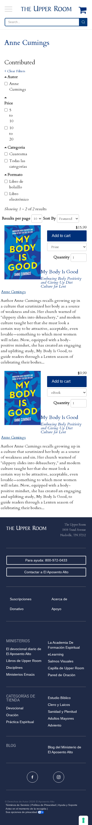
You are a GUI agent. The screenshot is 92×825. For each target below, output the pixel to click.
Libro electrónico (19, 196)
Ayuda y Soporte (67, 805)
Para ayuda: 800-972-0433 (46, 560)
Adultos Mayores (61, 718)
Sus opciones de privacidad (22, 812)
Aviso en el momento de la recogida (26, 808)
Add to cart (61, 236)
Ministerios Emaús (20, 674)
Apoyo (56, 609)
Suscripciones (20, 599)
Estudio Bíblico (59, 698)
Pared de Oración (61, 675)
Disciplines (14, 668)
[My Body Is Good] (22, 252)
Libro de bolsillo (16, 184)
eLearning (56, 654)
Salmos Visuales (60, 661)
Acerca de (59, 599)
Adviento (54, 725)
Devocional (14, 708)
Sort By (49, 218)
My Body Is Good (59, 271)
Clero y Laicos (59, 705)
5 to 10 (11, 115)
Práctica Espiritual (20, 722)
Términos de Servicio (17, 805)
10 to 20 (11, 133)
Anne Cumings (17, 86)
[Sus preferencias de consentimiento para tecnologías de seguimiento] (83, 820)
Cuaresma (18, 154)
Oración (12, 715)
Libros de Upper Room (23, 661)
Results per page (16, 218)
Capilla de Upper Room (66, 668)
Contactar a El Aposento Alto (46, 572)
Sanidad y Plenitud (62, 711)
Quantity (61, 257)
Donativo (17, 609)
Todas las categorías (18, 163)
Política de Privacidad (43, 805)
